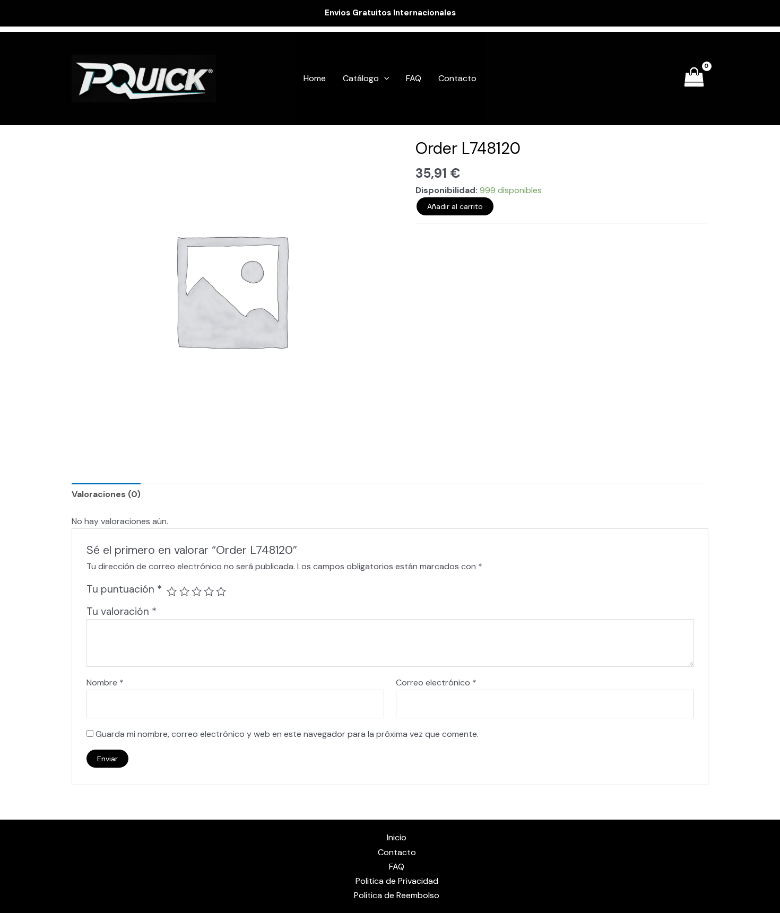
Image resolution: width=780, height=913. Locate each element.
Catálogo (361, 78)
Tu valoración (121, 611)
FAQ (413, 78)
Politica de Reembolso (396, 895)
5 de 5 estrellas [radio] (221, 591)
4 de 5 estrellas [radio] (209, 591)
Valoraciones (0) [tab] (106, 494)
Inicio (396, 837)
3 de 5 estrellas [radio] (197, 591)
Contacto (457, 78)
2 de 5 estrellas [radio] (184, 591)
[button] (384, 78)
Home (315, 78)
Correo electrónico (436, 682)
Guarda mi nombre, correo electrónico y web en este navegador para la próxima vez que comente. (287, 734)
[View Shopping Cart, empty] (693, 79)
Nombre (105, 682)
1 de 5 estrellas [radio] (172, 591)
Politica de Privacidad (397, 880)
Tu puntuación (124, 589)
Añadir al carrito (455, 206)
